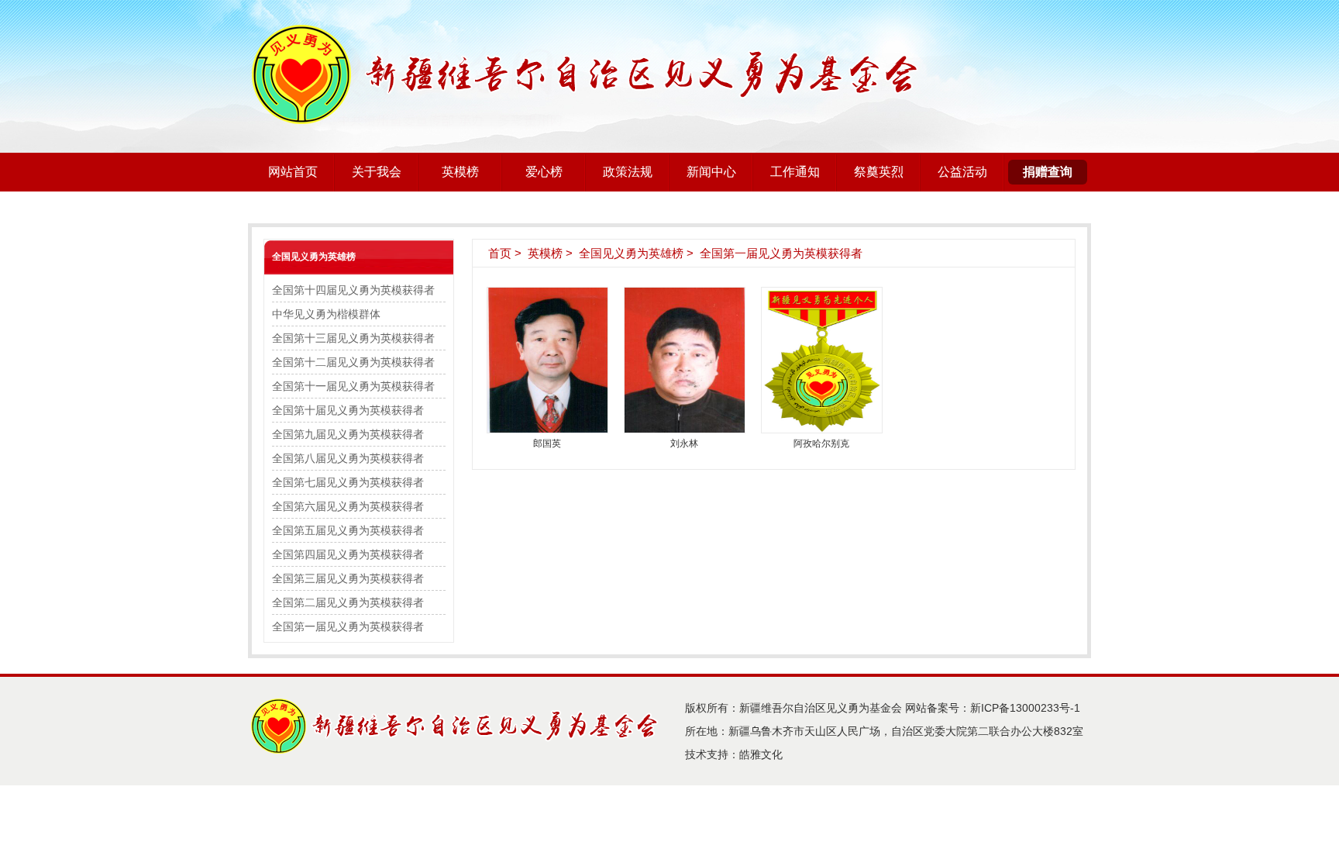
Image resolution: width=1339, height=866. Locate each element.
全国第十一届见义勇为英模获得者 (353, 386)
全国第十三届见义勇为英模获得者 (353, 338)
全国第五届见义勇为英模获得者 (348, 530)
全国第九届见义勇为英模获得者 (348, 434)
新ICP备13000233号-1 (1025, 708)
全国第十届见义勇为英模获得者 (348, 410)
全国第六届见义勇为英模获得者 (348, 506)
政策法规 (627, 171)
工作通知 (795, 171)
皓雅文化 (761, 754)
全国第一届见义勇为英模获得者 (348, 626)
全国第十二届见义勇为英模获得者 (353, 362)
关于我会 (376, 171)
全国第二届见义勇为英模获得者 (348, 602)
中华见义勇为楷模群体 (326, 314)
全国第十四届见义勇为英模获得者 (353, 290)
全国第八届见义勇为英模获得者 (348, 458)
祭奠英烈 (879, 171)
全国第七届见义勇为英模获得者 (348, 482)
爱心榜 (544, 171)
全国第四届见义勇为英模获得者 (348, 554)
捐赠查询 (1047, 171)
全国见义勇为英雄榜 (314, 256)
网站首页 (293, 171)
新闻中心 (711, 171)
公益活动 (962, 171)
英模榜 (460, 171)
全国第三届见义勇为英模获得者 (348, 578)
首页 (499, 253)
